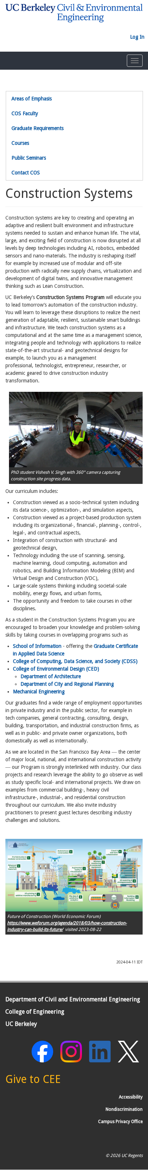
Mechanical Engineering (39, 691)
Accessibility (131, 1097)
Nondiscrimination (124, 1109)
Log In (137, 37)
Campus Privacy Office (120, 1121)
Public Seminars (28, 158)
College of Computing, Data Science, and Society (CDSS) (75, 661)
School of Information (37, 646)
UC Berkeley (21, 1023)
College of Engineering (34, 1011)
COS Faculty (24, 113)
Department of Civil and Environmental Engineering (72, 999)
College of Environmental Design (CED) (56, 669)
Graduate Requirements (37, 128)
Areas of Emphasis (31, 98)
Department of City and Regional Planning (67, 684)
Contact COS (25, 173)
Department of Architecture (50, 676)
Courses (20, 143)
